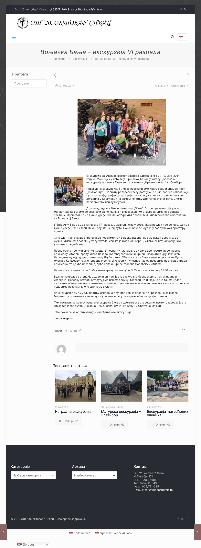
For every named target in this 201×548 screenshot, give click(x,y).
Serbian (28, 544)
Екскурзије (80, 58)
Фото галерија (63, 318)
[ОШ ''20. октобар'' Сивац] (65, 23)
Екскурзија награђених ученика (167, 413)
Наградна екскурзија (73, 411)
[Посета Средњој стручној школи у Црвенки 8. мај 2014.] (3, 532)
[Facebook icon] (180, 9)
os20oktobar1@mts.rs (89, 9)
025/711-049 (61, 9)
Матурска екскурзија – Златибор (121, 413)
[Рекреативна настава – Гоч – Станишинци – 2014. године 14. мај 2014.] (197, 532)
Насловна (58, 58)
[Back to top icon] (189, 517)
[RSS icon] (185, 9)
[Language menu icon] (182, 36)
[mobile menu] (14, 37)
